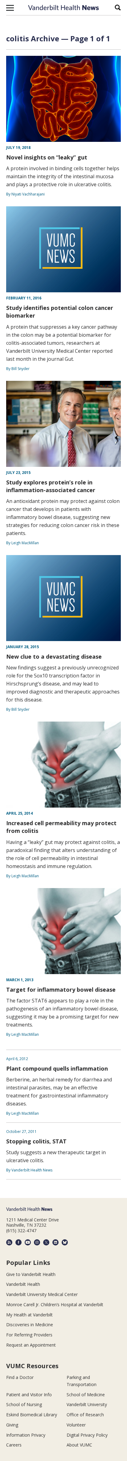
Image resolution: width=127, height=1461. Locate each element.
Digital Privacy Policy (87, 1435)
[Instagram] (37, 1242)
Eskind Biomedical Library (31, 1415)
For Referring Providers (29, 1335)
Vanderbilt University (87, 1404)
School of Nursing (24, 1404)
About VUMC (79, 1445)
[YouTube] (28, 1242)
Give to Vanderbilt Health (30, 1274)
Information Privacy (25, 1435)
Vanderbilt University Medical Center (42, 1294)
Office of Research (85, 1415)
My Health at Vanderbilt (29, 1315)
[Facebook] (18, 1242)
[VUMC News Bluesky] (65, 1242)
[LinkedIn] (55, 1242)
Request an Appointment (31, 1345)
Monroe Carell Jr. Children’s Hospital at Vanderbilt (54, 1304)
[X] (46, 1242)
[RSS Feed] (9, 1242)
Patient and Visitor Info (29, 1394)
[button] (10, 8)
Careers (14, 1445)
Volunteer (76, 1425)
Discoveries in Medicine (29, 1324)
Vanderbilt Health (23, 1284)
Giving (12, 1425)
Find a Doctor (20, 1377)
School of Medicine (86, 1394)
